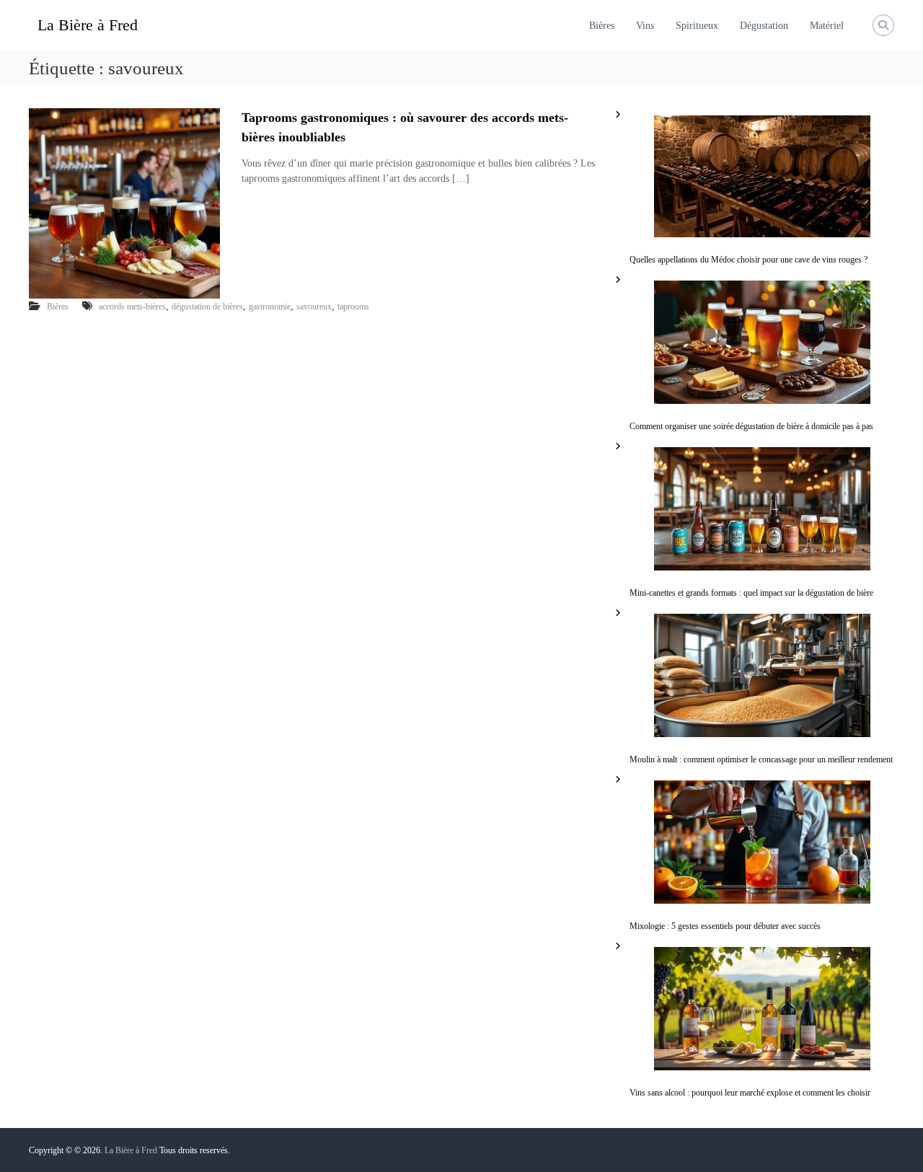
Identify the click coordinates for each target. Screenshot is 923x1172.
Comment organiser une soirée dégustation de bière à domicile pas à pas (751, 426)
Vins (645, 25)
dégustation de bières (207, 306)
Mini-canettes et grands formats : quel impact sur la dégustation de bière (751, 593)
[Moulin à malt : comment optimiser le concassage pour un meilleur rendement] (762, 675)
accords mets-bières (132, 306)
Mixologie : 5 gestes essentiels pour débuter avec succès (725, 926)
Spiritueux (697, 25)
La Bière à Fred (87, 25)
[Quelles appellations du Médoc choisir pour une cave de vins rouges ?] (762, 176)
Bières (601, 25)
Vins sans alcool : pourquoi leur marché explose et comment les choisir (750, 1093)
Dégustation (764, 25)
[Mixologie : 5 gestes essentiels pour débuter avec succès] (762, 842)
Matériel (827, 25)
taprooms (353, 306)
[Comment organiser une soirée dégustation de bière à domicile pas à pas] (762, 342)
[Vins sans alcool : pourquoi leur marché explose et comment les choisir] (762, 1009)
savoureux (314, 306)
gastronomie (270, 306)
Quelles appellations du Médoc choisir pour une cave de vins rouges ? (748, 260)
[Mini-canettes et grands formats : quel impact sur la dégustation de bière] (762, 509)
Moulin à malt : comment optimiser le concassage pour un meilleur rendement (761, 759)
